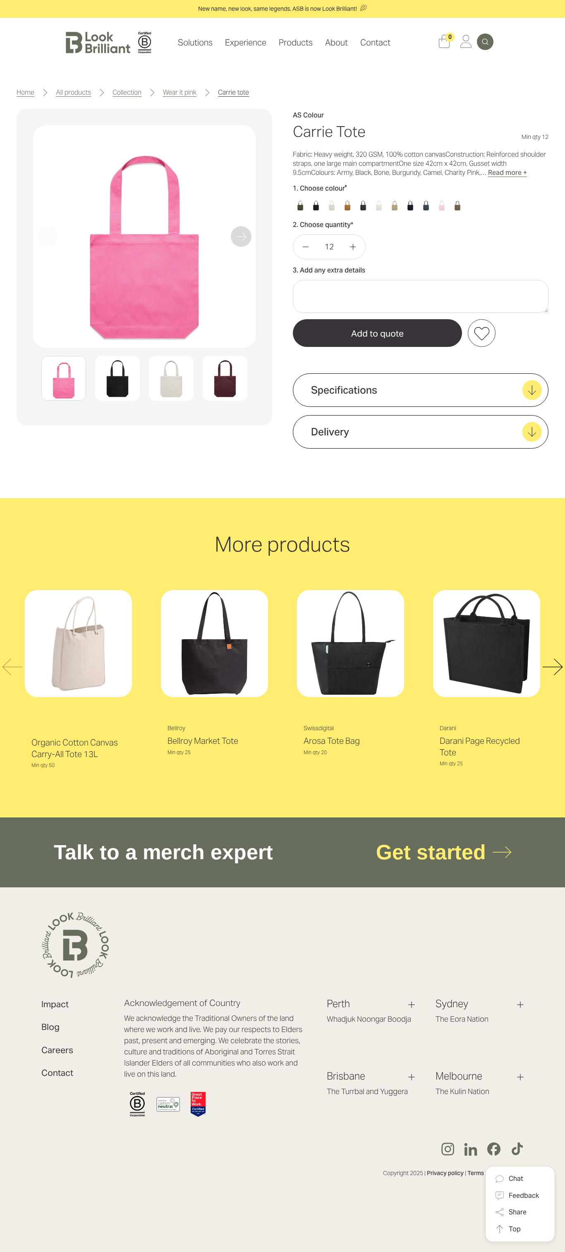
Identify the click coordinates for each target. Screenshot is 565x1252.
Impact (55, 1004)
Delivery (330, 431)
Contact (57, 1072)
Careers (57, 1050)
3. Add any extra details (329, 270)
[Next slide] (241, 236)
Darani (448, 728)
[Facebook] (493, 1149)
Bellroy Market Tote (203, 741)
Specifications (344, 390)
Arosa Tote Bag (332, 741)
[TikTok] (517, 1149)
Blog (50, 1026)
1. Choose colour (320, 188)
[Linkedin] (470, 1149)
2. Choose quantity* (323, 224)
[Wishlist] (482, 333)
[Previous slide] (47, 236)
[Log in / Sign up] (466, 43)
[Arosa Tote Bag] (350, 643)
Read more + (507, 172)
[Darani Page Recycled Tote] (486, 643)
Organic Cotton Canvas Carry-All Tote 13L (74, 748)
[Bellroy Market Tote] (214, 643)
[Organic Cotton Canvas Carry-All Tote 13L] (78, 643)
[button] (64, 378)
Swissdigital (319, 728)
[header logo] (108, 42)
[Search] (485, 41)
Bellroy (176, 728)
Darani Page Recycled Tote (480, 747)
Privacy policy (445, 1173)
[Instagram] (447, 1149)
